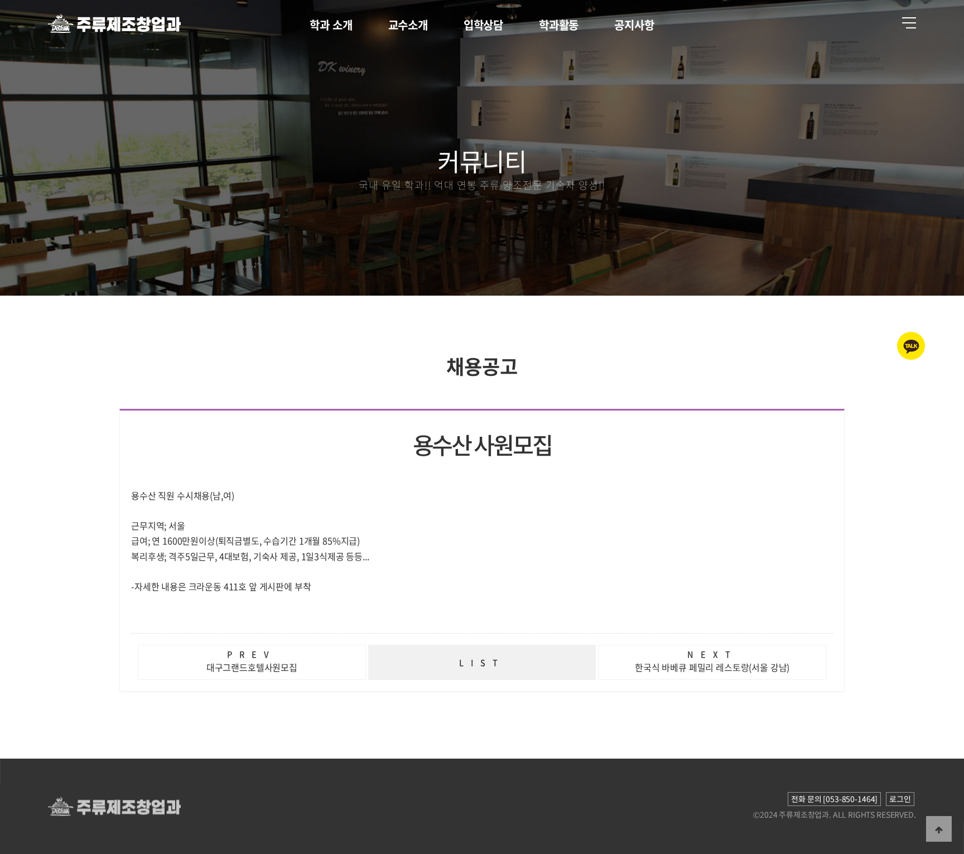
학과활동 (559, 25)
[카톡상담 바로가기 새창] (911, 357)
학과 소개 (331, 25)
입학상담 (483, 25)
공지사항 (634, 25)
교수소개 (408, 25)
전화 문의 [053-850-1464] (834, 798)
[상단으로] (939, 829)
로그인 (900, 798)
